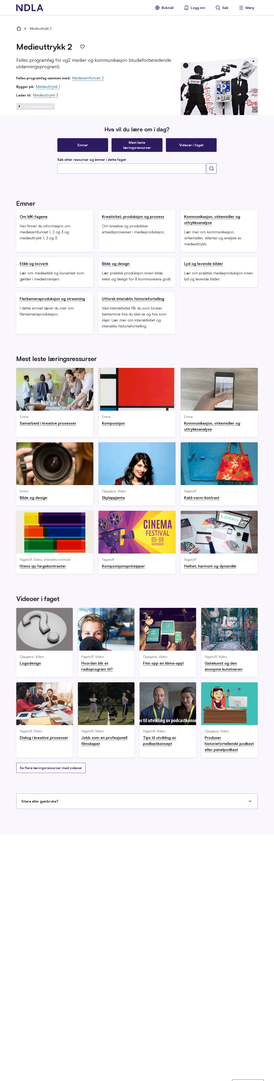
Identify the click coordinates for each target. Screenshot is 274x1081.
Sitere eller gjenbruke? (39, 801)
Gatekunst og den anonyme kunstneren (223, 666)
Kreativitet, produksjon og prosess (133, 216)
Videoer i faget (191, 145)
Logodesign (30, 663)
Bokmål (168, 8)
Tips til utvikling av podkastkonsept (159, 740)
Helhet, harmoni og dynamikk (210, 566)
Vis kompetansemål (38, 106)
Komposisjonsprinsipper (123, 566)
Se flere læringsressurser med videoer (51, 768)
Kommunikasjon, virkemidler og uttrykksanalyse (212, 219)
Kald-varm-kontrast (201, 497)
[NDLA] (29, 7)
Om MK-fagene (34, 216)
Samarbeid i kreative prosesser (48, 423)
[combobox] (131, 168)
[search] (211, 168)
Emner (82, 145)
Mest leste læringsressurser (137, 145)
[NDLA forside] (18, 28)
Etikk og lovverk (34, 263)
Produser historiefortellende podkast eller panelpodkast (229, 743)
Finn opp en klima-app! (163, 663)
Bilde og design (116, 263)
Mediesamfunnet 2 (88, 78)
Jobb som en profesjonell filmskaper (104, 740)
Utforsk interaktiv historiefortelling (133, 298)
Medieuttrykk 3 (45, 95)
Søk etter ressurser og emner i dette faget (91, 159)
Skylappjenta (113, 497)
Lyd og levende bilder (203, 263)
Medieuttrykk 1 (48, 86)
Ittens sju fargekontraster (43, 566)
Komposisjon (113, 423)
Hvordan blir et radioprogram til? (97, 666)
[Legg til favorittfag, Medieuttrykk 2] (82, 46)
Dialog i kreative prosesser (44, 737)
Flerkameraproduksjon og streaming (52, 298)
